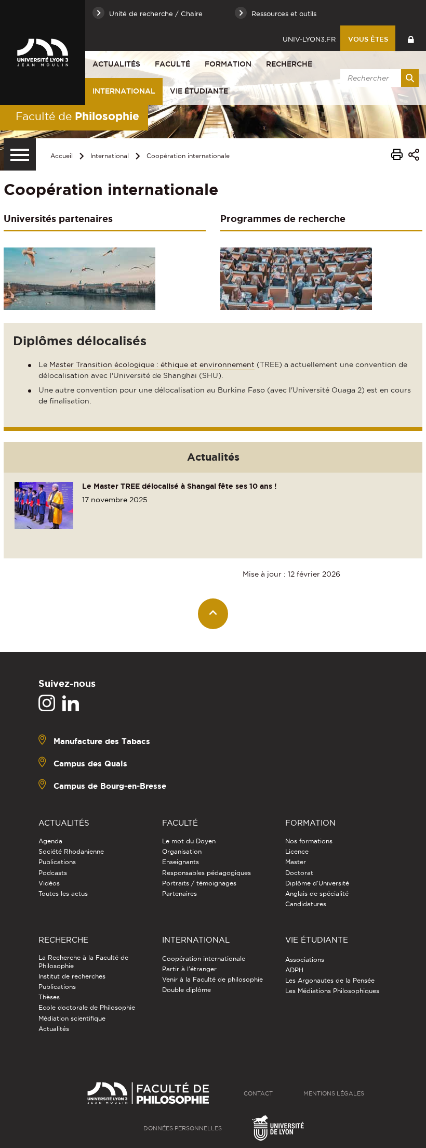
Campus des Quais (90, 763)
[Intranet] (410, 38)
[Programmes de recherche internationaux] (296, 277)
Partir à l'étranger (189, 969)
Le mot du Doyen (189, 841)
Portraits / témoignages (199, 883)
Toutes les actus (63, 893)
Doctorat (299, 872)
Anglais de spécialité (317, 893)
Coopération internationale (188, 155)
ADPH (294, 970)
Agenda (50, 841)
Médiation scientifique (71, 1018)
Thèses (49, 997)
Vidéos (49, 883)
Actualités (116, 64)
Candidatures (305, 904)
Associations (304, 959)
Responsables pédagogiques (206, 872)
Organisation (182, 851)
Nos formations (308, 841)
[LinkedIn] (70, 703)
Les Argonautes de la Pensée (330, 980)
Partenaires (179, 893)
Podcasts (52, 872)
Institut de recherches (71, 976)
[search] (377, 78)
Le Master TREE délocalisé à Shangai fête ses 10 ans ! (179, 486)
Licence (297, 851)
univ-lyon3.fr (309, 39)
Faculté (172, 64)
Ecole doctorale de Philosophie (86, 1007)
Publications (57, 861)
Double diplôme (186, 989)
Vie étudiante (199, 91)
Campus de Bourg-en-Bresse (110, 785)
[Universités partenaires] (79, 277)
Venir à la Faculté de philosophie (212, 979)
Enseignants (180, 861)
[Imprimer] (397, 156)
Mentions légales (333, 1093)
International (123, 91)
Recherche (289, 64)
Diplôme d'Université (317, 883)
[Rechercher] (410, 78)
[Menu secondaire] (20, 154)
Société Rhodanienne (71, 851)
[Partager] (413, 156)
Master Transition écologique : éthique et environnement (152, 364)
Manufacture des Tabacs (102, 741)
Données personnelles (182, 1128)
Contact (258, 1093)
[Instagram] (46, 703)
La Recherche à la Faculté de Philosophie (83, 961)
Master (295, 861)
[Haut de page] (213, 613)
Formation (228, 64)
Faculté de (77, 116)
